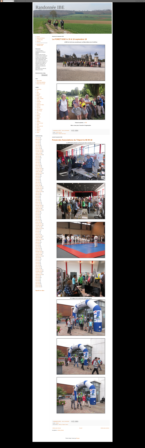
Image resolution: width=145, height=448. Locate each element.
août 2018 (37, 276)
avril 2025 (37, 162)
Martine (38, 115)
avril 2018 (37, 282)
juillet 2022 (37, 213)
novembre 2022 (38, 207)
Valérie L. (38, 130)
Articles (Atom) (61, 430)
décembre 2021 (38, 223)
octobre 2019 (38, 254)
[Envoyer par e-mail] (72, 130)
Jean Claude (39, 110)
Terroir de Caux (40, 123)
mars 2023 (37, 200)
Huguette (38, 107)
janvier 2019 (38, 268)
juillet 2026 (37, 139)
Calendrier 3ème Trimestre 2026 (40, 45)
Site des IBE (39, 80)
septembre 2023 (38, 191)
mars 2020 (37, 246)
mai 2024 (37, 179)
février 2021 (37, 234)
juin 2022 (37, 214)
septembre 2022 (38, 210)
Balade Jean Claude (41, 83)
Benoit (57, 423)
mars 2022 (37, 219)
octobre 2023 (38, 190)
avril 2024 (37, 180)
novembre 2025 (38, 151)
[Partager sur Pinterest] (77, 130)
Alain (38, 92)
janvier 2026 (38, 148)
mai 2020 (37, 245)
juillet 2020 (37, 242)
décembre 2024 (38, 168)
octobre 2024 (38, 171)
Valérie (38, 127)
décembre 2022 (38, 205)
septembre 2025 (38, 154)
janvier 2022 (38, 222)
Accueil (80, 428)
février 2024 (37, 183)
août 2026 (37, 137)
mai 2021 (37, 233)
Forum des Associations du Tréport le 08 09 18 (72, 140)
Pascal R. (39, 117)
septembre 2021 (38, 228)
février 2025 (37, 165)
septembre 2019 (38, 256)
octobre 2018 (38, 272)
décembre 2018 (38, 269)
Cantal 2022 (39, 97)
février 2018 (37, 285)
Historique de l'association (42, 42)
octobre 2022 (38, 208)
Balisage (38, 93)
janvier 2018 (38, 286)
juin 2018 (37, 279)
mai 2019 (37, 262)
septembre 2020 (38, 239)
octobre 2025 (38, 153)
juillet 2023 (37, 194)
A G (37, 90)
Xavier (38, 132)
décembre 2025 (38, 150)
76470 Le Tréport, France (63, 424)
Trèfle (38, 124)
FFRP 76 (38, 106)
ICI (86, 122)
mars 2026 (37, 145)
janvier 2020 (38, 250)
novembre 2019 (38, 253)
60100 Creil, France (62, 133)
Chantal (38, 100)
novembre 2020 (38, 236)
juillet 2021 (37, 229)
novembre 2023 (38, 188)
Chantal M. (39, 101)
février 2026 (37, 147)
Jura (37, 112)
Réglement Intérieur (41, 38)
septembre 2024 (38, 173)
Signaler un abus (39, 290)
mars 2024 (37, 182)
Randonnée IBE (49, 7)
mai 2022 (37, 216)
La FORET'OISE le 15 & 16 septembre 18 (69, 39)
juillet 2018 (37, 277)
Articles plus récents (56, 428)
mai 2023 (37, 197)
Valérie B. (39, 129)
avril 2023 (37, 199)
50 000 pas (39, 89)
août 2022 (37, 211)
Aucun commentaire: (66, 130)
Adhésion (39, 41)
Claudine (38, 103)
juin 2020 (37, 243)
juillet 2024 (37, 176)
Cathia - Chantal (40, 98)
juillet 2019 (37, 259)
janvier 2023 (38, 203)
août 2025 (37, 156)
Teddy (38, 120)
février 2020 (37, 248)
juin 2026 (37, 140)
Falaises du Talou (40, 104)
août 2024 (37, 174)
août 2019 (37, 257)
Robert (38, 118)
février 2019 (37, 266)
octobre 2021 (38, 226)
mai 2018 (37, 280)
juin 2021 (37, 231)
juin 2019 (37, 260)
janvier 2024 (38, 185)
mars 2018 (37, 283)
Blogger (77, 438)
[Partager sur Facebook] (76, 130)
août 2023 (37, 193)
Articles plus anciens (105, 428)
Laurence (39, 113)
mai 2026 (37, 142)
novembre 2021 (38, 225)
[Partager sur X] (74, 130)
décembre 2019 (38, 251)
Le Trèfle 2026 (40, 39)
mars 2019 (37, 265)
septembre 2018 (38, 274)
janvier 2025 (38, 167)
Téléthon (38, 121)
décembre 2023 (38, 186)
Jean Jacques (39, 109)
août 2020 (37, 240)
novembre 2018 (38, 271)
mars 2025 (37, 164)
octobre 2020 (38, 237)
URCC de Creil (59, 132)
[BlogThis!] (73, 130)
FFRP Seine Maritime (41, 82)
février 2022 (37, 220)
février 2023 (37, 202)
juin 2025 (37, 159)
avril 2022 (37, 217)
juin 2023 (37, 196)
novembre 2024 (38, 170)
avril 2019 (37, 263)
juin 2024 (37, 177)
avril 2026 (37, 144)
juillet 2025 (37, 157)
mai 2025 (37, 160)
